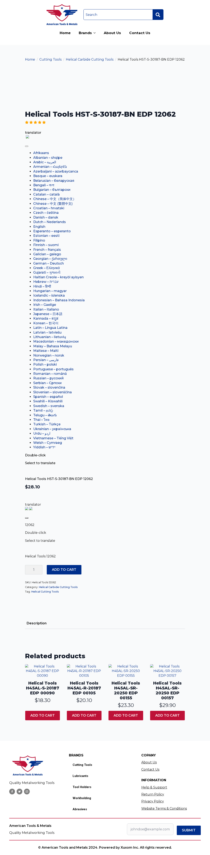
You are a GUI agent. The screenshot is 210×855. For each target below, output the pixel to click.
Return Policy (152, 794)
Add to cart (64, 570)
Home (65, 33)
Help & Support (154, 787)
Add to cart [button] (42, 715)
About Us (112, 33)
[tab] (36, 623)
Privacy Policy (152, 801)
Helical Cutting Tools (45, 591)
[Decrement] (28, 570)
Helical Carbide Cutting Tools (89, 59)
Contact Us (139, 33)
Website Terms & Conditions (164, 808)
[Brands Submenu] (96, 33)
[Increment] (39, 570)
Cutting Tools (50, 59)
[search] (158, 14)
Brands (85, 33)
